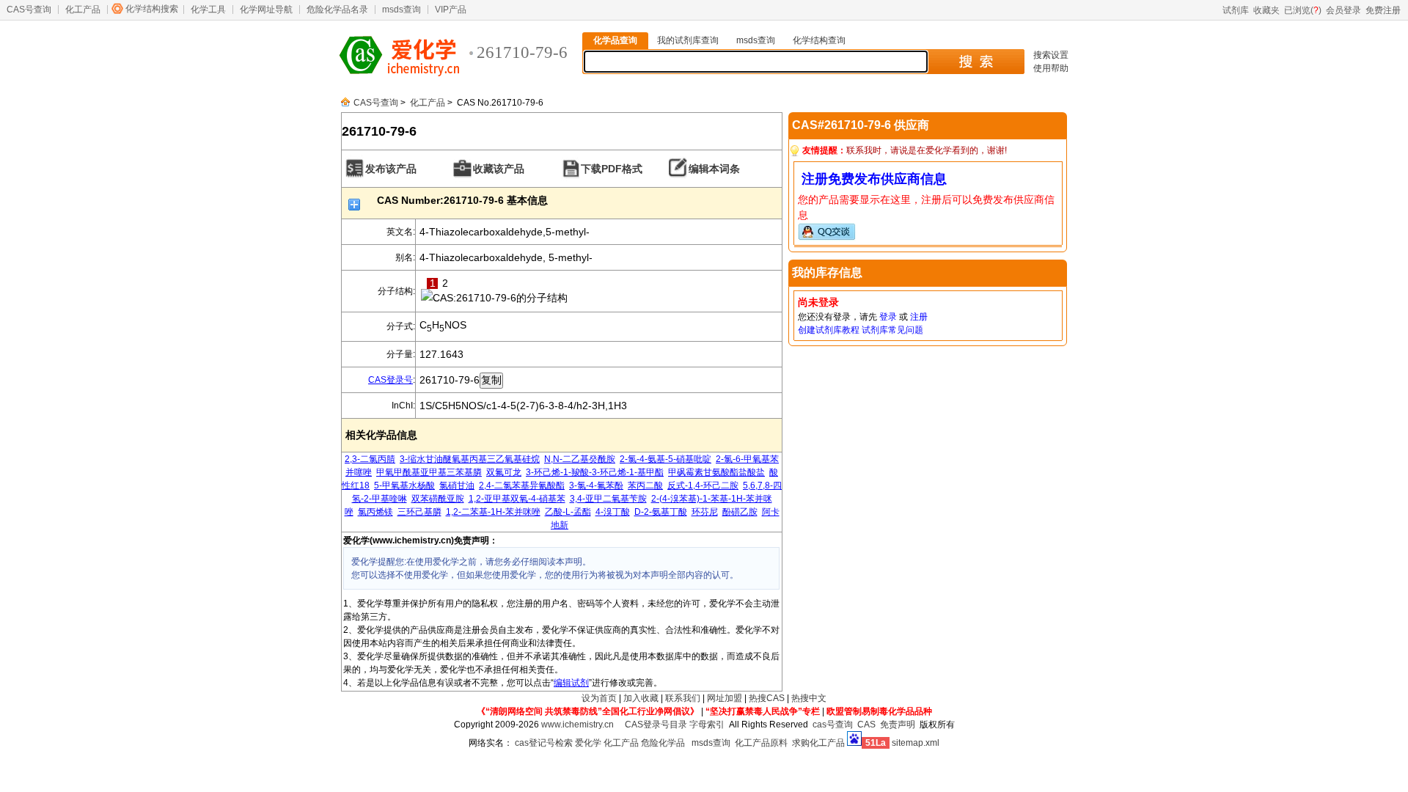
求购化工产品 (818, 743)
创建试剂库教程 (828, 330)
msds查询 (401, 9)
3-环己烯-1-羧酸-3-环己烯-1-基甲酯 (595, 472)
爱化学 (588, 743)
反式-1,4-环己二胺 (702, 485)
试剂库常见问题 (892, 330)
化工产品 (82, 9)
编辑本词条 (714, 169)
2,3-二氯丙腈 (370, 459)
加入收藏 (641, 698)
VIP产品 (450, 9)
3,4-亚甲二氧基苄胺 (608, 499)
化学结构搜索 (151, 9)
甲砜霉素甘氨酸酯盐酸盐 (716, 472)
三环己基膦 (419, 512)
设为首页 (599, 698)
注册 (919, 317)
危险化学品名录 (337, 9)
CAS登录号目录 (656, 724)
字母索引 (707, 724)
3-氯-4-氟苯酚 (596, 485)
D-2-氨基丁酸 (660, 512)
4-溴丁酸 (612, 512)
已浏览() (1302, 10)
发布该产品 (391, 169)
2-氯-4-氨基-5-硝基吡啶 (665, 459)
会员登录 (1343, 10)
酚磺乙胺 (740, 512)
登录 (888, 317)
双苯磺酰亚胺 (437, 499)
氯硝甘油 (456, 485)
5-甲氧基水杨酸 (404, 485)
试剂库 (1235, 10)
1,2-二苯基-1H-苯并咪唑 (493, 512)
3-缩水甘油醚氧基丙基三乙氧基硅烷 (470, 459)
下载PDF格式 (611, 169)
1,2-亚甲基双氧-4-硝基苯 (517, 499)
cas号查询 (833, 724)
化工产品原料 (761, 743)
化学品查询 (615, 40)
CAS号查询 (29, 9)
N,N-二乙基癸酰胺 (579, 459)
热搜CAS (767, 698)
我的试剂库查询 (688, 40)
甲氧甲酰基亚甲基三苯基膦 (429, 472)
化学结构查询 (819, 40)
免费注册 (1383, 10)
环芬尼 (705, 512)
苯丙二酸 (645, 485)
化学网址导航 (266, 9)
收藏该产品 (498, 169)
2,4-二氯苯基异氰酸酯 (522, 485)
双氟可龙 (503, 472)
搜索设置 (1050, 55)
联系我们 (682, 698)
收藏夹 (1266, 10)
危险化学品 (663, 743)
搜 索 (975, 61)
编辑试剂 (571, 683)
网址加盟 (724, 698)
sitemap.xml (915, 743)
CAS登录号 (390, 380)
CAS (866, 724)
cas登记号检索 (544, 743)
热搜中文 (808, 698)
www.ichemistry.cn (577, 724)
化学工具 (208, 9)
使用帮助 (1050, 68)
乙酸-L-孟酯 (568, 512)
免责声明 (897, 724)
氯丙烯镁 (375, 512)
